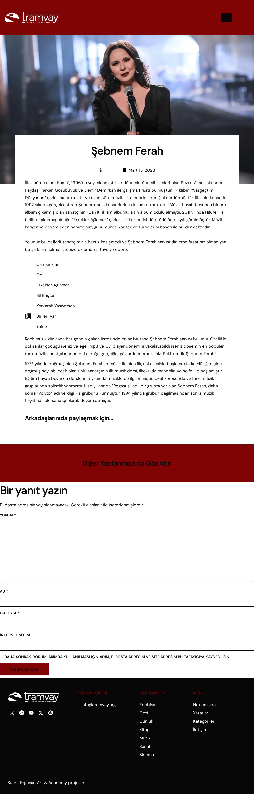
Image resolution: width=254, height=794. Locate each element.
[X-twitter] (40, 713)
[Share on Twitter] (209, 418)
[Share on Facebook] (196, 418)
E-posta (9, 613)
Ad (4, 591)
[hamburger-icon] (226, 17)
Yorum (8, 515)
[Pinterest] (50, 713)
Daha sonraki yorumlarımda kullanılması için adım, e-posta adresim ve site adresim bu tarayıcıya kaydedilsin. (117, 656)
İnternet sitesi (15, 635)
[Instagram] (11, 713)
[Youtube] (31, 713)
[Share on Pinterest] (223, 418)
